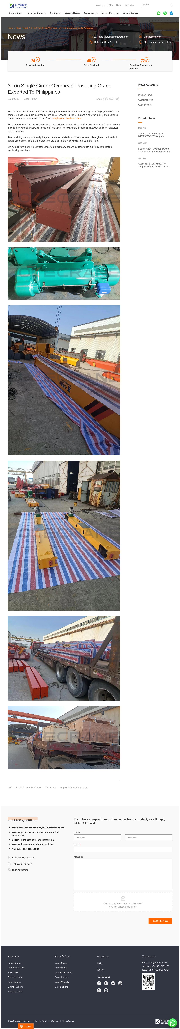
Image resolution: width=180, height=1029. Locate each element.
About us (100, 5)
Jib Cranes (55, 12)
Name (77, 832)
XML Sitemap (68, 1020)
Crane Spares (91, 12)
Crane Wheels (62, 981)
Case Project (144, 104)
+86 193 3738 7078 (22, 863)
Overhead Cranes (37, 12)
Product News (145, 94)
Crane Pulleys (61, 977)
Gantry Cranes (16, 12)
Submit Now (160, 920)
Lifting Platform (110, 12)
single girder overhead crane (67, 118)
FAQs (110, 5)
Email (77, 844)
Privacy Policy (41, 1020)
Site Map (54, 1020)
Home (10, 27)
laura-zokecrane (20, 869)
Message (78, 856)
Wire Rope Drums (64, 972)
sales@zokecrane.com (23, 857)
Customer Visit (145, 99)
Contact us (129, 5)
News (118, 5)
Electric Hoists (72, 12)
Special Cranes (130, 12)
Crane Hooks (61, 967)
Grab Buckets (61, 986)
